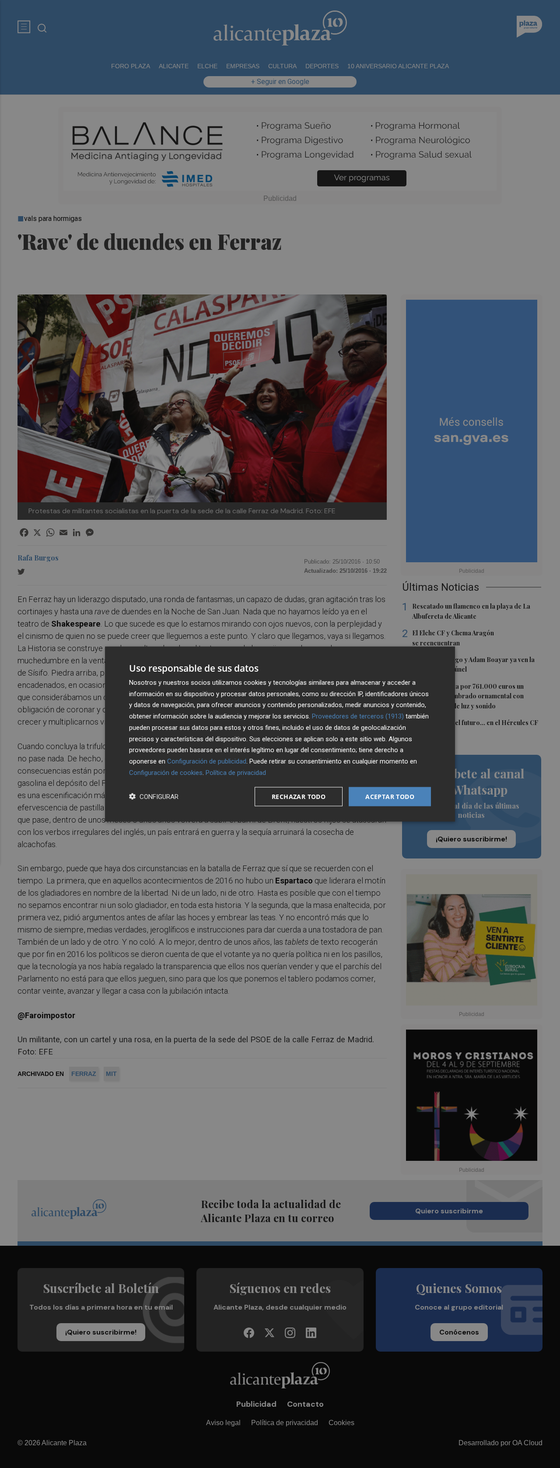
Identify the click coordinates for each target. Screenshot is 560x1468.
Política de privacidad (236, 772)
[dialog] (280, 734)
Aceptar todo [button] (389, 796)
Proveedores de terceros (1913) (358, 716)
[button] (153, 797)
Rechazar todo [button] (299, 796)
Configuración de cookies (166, 772)
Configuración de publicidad (206, 761)
